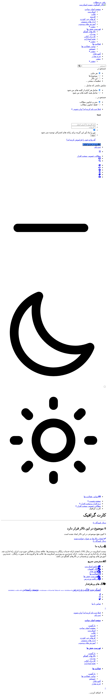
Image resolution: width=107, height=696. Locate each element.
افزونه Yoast (57, 590)
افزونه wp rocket (68, 590)
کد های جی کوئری (88, 19)
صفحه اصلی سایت (93, 9)
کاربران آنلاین (90, 36)
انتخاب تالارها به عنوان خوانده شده (89, 539)
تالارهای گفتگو (89, 31)
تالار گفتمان (93, 569)
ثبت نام (97, 147)
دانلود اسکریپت (91, 566)
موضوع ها (93, 76)
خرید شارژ (96, 56)
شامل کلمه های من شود (85, 93)
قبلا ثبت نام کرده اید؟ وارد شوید (87, 109)
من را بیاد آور (90, 132)
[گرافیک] (51, 174)
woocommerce (11, 590)
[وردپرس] (51, 172)
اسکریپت (92, 12)
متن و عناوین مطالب (88, 102)
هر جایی (94, 73)
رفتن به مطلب (99, 2)
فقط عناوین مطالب (88, 105)
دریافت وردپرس (91, 579)
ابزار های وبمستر (88, 22)
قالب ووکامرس (18, 590)
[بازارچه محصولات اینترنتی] (51, 177)
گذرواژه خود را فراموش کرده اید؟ (81, 140)
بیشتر (93, 27)
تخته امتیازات (90, 39)
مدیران (93, 34)
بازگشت (92, 626)
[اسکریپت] (51, 167)
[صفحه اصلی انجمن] (51, 165)
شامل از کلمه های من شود (82, 90)
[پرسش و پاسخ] (51, 170)
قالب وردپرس (80, 589)
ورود (92, 135)
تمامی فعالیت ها (88, 46)
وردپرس (62, 590)
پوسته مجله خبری (43, 590)
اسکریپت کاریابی (50, 590)
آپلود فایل (97, 54)
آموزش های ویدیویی (87, 24)
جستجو (92, 49)
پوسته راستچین (30, 589)
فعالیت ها (96, 44)
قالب (93, 14)
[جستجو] (79, 66)
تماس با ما (96, 604)
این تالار (94, 78)
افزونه (93, 17)
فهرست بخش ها (94, 29)
